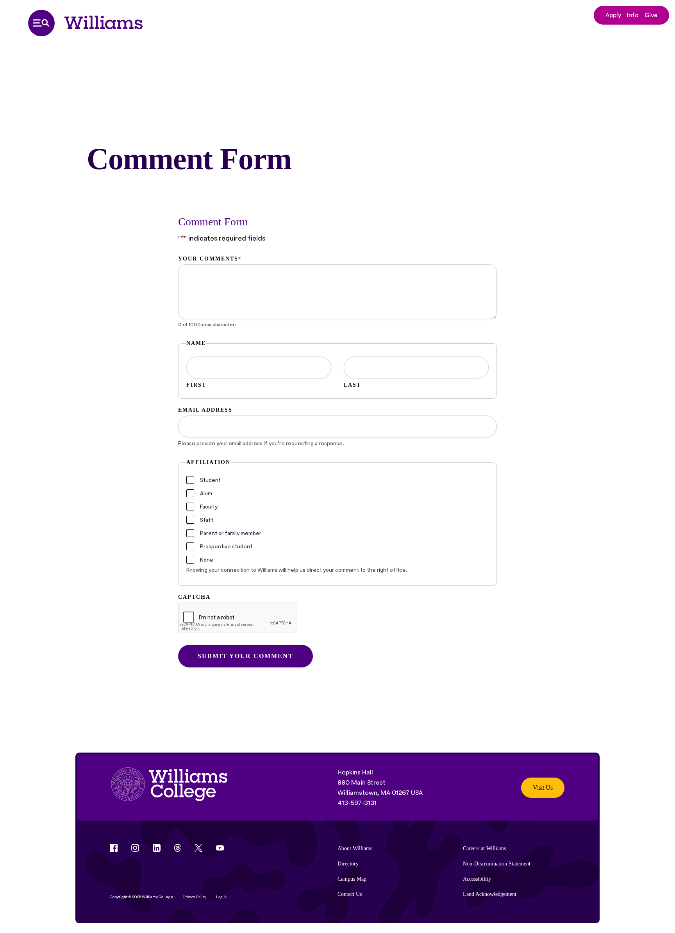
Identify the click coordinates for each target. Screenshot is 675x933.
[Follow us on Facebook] (114, 848)
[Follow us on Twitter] (198, 848)
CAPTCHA (194, 597)
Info (633, 15)
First (196, 385)
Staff (207, 520)
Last (352, 385)
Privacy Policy (194, 897)
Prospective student (226, 546)
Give (651, 15)
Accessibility (477, 879)
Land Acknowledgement (489, 894)
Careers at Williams (484, 848)
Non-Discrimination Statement (496, 864)
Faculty (209, 506)
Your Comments (209, 259)
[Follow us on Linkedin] (157, 848)
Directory (348, 864)
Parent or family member (230, 533)
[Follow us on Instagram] (135, 848)
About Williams (355, 848)
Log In (221, 897)
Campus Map (352, 879)
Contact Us (350, 894)
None (206, 560)
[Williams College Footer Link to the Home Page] (169, 787)
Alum (206, 493)
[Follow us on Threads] (177, 848)
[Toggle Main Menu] (41, 23)
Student (210, 480)
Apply (613, 15)
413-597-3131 (357, 802)
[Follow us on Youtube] (220, 848)
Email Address (205, 410)
